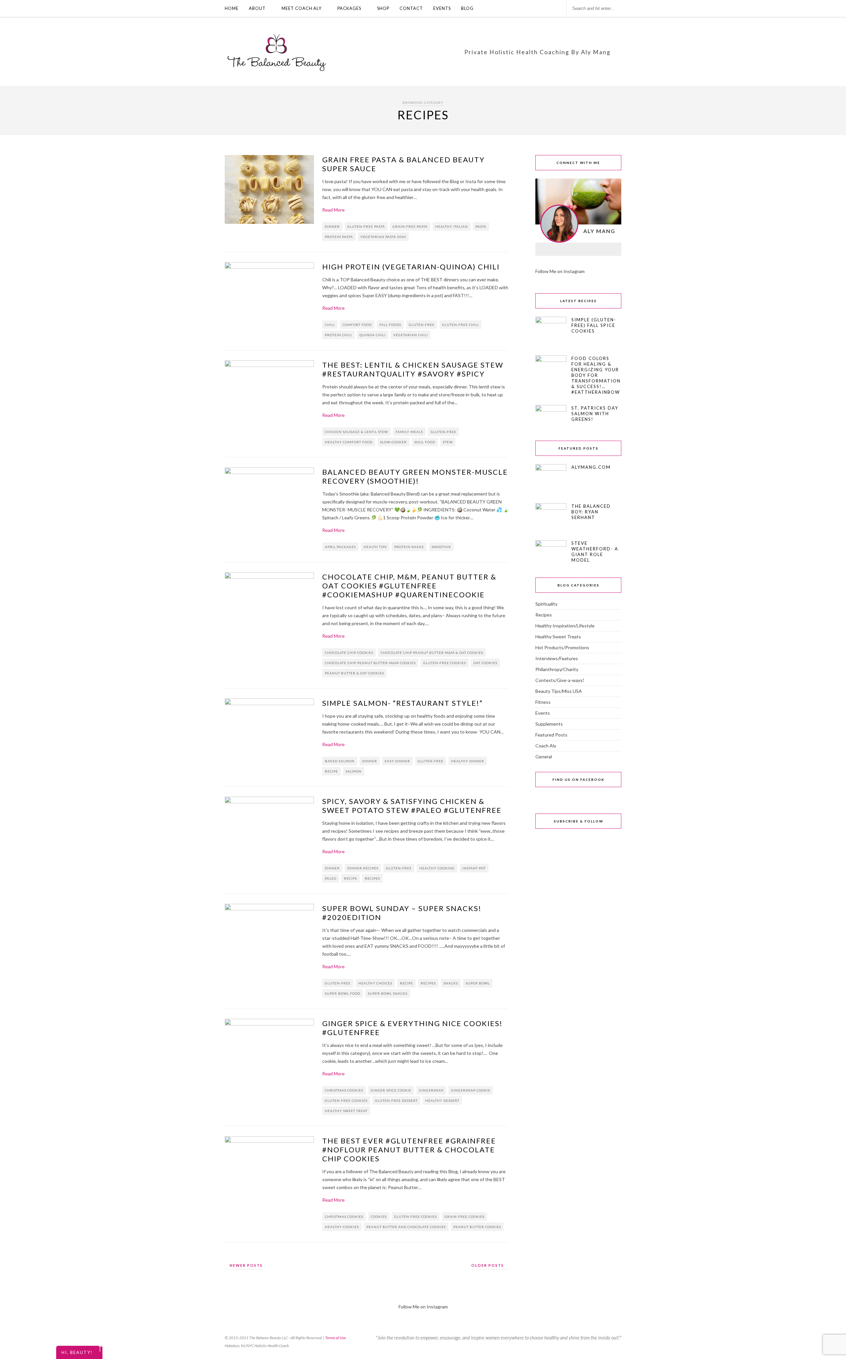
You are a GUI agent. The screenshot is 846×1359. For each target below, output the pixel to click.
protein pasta (339, 237)
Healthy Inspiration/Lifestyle (565, 625)
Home (232, 8)
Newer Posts (245, 1265)
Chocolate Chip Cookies (349, 653)
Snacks (450, 983)
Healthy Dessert (442, 1100)
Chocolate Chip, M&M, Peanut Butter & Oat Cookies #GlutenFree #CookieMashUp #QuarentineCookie (409, 585)
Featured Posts (551, 735)
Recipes (372, 878)
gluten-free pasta (366, 226)
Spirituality (546, 604)
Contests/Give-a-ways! (559, 680)
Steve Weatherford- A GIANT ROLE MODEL (594, 551)
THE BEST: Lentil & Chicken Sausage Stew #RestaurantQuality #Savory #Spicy (412, 369)
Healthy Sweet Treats (558, 636)
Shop (383, 8)
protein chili (338, 335)
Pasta (481, 226)
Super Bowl (478, 983)
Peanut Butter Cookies (477, 1227)
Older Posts (488, 1265)
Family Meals (409, 432)
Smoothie (441, 547)
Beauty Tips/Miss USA (558, 691)
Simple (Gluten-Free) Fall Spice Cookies (593, 325)
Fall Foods (390, 325)
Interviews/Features (556, 658)
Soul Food (424, 442)
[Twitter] (612, 249)
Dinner (332, 226)
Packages (349, 8)
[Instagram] (561, 249)
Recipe (331, 771)
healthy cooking (437, 868)
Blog (467, 8)
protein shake (409, 547)
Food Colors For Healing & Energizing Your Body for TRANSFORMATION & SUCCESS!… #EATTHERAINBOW (596, 375)
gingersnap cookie (470, 1090)
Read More (333, 210)
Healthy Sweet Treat (346, 1111)
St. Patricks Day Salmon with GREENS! (594, 413)
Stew (448, 442)
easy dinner (397, 761)
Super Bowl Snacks (387, 993)
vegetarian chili (410, 335)
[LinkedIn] (578, 249)
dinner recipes (362, 868)
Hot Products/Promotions (562, 647)
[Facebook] (544, 249)
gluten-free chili (460, 325)
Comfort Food (357, 325)
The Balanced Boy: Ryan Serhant (591, 511)
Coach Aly (545, 745)
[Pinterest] (595, 249)
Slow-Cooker (393, 442)
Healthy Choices (375, 983)
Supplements (549, 724)
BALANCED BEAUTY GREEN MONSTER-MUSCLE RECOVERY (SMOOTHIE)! (415, 476)
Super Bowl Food (342, 993)
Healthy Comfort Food (348, 442)
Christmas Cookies (344, 1090)
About (257, 8)
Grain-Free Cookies (464, 1217)
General (543, 756)
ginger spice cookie (391, 1090)
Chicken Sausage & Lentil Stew (356, 432)
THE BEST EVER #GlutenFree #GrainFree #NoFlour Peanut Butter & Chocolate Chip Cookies (409, 1149)
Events (442, 8)
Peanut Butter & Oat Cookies (354, 673)
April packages (340, 547)
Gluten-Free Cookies (444, 663)
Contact (411, 8)
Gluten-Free (422, 325)
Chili (330, 325)
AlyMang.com (591, 467)
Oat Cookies (485, 663)
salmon (354, 771)
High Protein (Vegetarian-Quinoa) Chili (411, 266)
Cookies (379, 1217)
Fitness (543, 702)
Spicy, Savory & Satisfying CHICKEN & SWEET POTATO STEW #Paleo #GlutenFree (412, 806)
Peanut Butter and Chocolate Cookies (406, 1227)
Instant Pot (474, 868)
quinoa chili (373, 335)
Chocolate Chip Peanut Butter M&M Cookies (370, 663)
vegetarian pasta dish (383, 237)
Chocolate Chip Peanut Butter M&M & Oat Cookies (432, 653)
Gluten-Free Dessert (396, 1100)
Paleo (330, 878)
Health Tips (375, 547)
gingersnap (431, 1090)
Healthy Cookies (342, 1227)
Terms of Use (335, 1337)
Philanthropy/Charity (556, 669)
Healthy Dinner (467, 761)
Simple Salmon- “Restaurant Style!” (402, 703)
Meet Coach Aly (302, 8)
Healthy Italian (451, 226)
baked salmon (340, 761)
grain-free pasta (410, 226)
